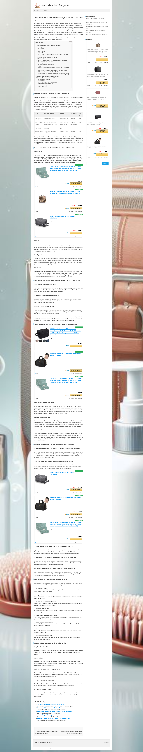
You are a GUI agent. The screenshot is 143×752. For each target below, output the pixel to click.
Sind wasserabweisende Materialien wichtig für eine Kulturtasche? (52, 71)
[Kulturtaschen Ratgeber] (36, 8)
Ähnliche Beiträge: (43, 86)
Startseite (36, 10)
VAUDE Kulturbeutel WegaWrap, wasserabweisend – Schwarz (97, 123)
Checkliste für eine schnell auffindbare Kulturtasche (48, 76)
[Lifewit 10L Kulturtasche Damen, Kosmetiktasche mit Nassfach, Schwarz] (97, 141)
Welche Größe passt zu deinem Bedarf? (47, 55)
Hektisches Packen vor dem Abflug (46, 61)
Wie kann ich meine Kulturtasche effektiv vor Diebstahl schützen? (53, 718)
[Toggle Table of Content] (70, 42)
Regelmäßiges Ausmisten (44, 79)
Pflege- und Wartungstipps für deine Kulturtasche (48, 77)
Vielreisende (41, 48)
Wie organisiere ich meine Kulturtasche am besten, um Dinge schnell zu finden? (54, 68)
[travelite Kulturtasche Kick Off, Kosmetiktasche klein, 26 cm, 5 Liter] (97, 92)
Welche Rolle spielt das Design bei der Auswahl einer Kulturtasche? (54, 715)
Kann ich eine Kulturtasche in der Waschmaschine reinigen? (51, 707)
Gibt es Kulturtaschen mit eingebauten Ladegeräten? (50, 704)
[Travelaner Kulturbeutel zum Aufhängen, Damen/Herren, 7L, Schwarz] (97, 69)
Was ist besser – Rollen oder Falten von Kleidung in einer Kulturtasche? (55, 711)
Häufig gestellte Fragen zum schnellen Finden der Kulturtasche (50, 66)
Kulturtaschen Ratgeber (56, 5)
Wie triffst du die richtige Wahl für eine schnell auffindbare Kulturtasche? (53, 54)
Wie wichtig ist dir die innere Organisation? (48, 57)
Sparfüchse (41, 52)
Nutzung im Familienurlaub (44, 63)
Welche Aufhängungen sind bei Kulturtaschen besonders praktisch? (53, 70)
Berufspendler (42, 51)
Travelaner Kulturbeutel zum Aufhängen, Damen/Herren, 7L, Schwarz (97, 75)
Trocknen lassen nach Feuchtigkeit (46, 83)
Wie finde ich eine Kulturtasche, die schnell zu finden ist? (49, 45)
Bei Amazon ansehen (76, 183)
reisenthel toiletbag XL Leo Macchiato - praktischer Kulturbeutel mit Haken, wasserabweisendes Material (97, 51)
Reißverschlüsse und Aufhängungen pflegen (48, 82)
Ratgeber (45, 10)
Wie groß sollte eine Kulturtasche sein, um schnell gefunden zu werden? (54, 73)
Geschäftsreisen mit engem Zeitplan (46, 64)
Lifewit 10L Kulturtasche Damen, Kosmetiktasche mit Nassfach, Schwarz (97, 146)
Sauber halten (42, 80)
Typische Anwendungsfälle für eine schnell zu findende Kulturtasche (52, 60)
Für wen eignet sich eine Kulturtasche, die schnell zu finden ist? (50, 47)
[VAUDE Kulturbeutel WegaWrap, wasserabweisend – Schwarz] (97, 117)
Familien (41, 50)
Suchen (88, 161)
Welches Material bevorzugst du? (46, 58)
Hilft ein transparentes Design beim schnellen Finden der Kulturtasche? (53, 74)
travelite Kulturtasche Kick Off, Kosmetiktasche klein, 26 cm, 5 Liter (97, 98)
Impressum (106, 742)
